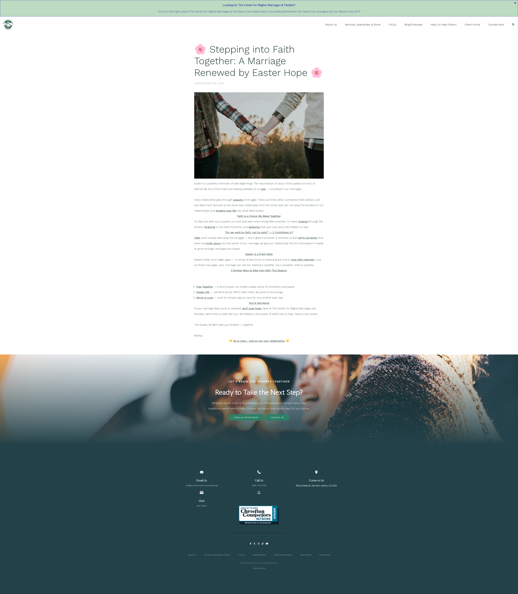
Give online (202, 506)
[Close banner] (515, 3)
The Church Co (259, 568)
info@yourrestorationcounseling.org (202, 485)
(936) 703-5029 (259, 485)
